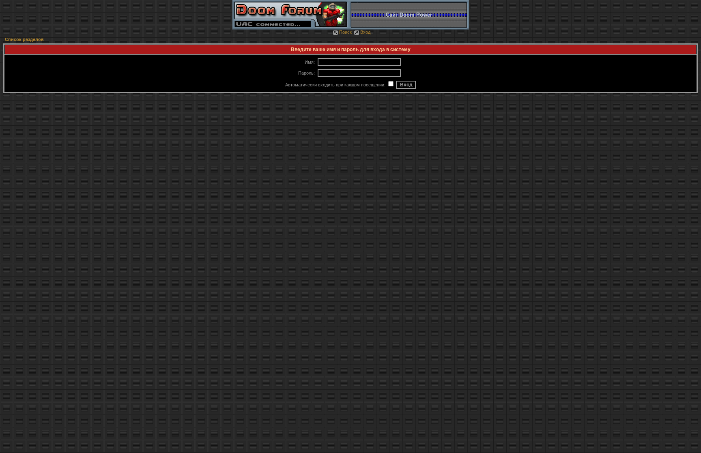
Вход (365, 32)
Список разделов (24, 39)
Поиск (345, 32)
